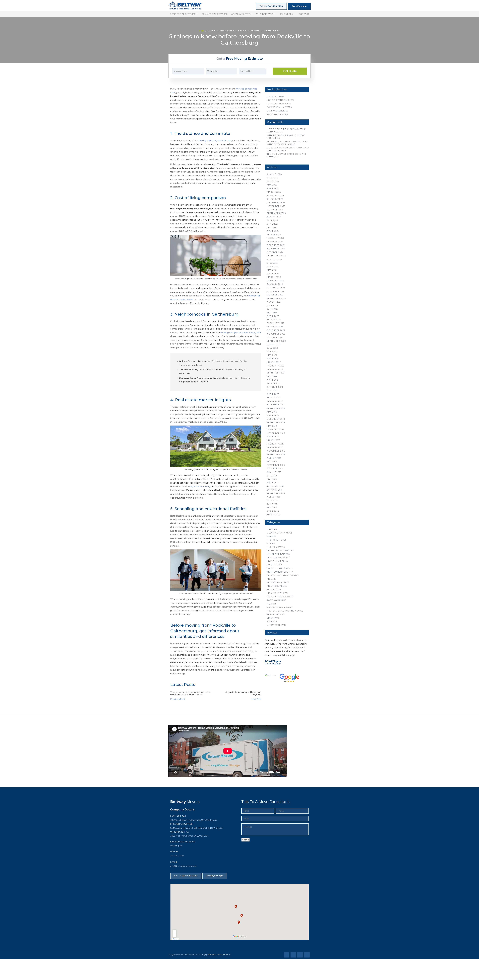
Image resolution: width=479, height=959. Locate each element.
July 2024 (272, 263)
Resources (286, 14)
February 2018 (275, 429)
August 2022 (274, 344)
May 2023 (272, 312)
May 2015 (272, 479)
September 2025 (276, 213)
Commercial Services (215, 14)
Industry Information (281, 550)
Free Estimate (299, 6)
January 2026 (275, 199)
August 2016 (274, 458)
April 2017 (273, 437)
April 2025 (273, 231)
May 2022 (272, 355)
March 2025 (274, 234)
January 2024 (275, 284)
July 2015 (272, 476)
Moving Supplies (277, 586)
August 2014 (274, 497)
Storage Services (277, 111)
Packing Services (277, 114)
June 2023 (273, 309)
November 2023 (276, 291)
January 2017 (275, 447)
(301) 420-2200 (271, 6)
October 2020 (275, 387)
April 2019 (273, 415)
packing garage (276, 600)
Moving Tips (274, 589)
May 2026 (272, 185)
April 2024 (273, 273)
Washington (176, 846)
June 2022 (273, 351)
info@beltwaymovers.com (183, 866)
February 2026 (276, 195)
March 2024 (274, 277)
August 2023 (274, 302)
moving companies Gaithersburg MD (240, 332)
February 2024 (276, 280)
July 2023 (272, 305)
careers (272, 529)
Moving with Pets (278, 593)
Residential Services (182, 14)
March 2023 (274, 319)
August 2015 (274, 472)
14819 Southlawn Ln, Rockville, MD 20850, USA (193, 820)
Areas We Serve (240, 14)
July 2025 (272, 220)
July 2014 (272, 500)
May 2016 (272, 461)
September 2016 (276, 454)
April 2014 (273, 511)
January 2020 (275, 401)
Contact (304, 14)
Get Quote (290, 71)
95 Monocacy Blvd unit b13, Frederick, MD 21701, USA (196, 828)
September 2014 (276, 493)
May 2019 (272, 412)
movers (271, 579)
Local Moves (275, 565)
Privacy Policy (223, 954)
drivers (271, 536)
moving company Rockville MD (214, 140)
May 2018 (272, 426)
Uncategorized (276, 625)
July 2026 (272, 177)
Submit (245, 840)
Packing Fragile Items (280, 597)
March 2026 (274, 192)
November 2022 (276, 334)
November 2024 (276, 249)
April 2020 (273, 394)
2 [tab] (287, 668)
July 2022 (272, 348)
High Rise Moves (277, 540)
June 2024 (273, 266)
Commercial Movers (279, 107)
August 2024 (274, 259)
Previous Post (177, 699)
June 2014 (272, 504)
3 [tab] (290, 668)
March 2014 (274, 515)
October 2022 (275, 337)
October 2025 (275, 209)
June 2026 (273, 181)
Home (202, 30)
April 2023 (273, 316)
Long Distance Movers (281, 100)
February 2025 (276, 238)
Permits (272, 604)
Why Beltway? (264, 14)
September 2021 (276, 373)
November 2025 (276, 206)
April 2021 (273, 380)
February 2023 (276, 323)
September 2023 (276, 298)
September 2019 (276, 408)
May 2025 (272, 227)
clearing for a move (280, 533)
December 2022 (276, 330)
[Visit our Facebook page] (287, 955)
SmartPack (273, 618)
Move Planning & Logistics (283, 575)
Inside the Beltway (278, 554)
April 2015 (273, 483)
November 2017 (276, 433)
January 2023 (275, 327)
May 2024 (272, 270)
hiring (271, 543)
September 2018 (276, 422)
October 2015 (275, 468)
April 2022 (273, 358)
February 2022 (276, 366)
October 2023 (275, 295)
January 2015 (275, 490)
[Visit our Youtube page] (307, 955)
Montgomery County (280, 572)
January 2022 (275, 369)
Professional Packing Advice (285, 611)
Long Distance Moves (280, 568)
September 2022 (276, 341)
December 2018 (276, 419)
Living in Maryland (279, 557)
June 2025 (273, 224)
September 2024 (276, 256)
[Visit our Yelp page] (300, 955)
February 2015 (275, 486)
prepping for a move (280, 607)
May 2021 (272, 376)
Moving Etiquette (278, 582)
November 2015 (276, 465)
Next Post (256, 699)
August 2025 (274, 217)
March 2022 (274, 362)
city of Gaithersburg (200, 486)
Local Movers (275, 96)
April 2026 (273, 188)
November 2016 (276, 451)
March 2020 (274, 397)
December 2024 (276, 245)
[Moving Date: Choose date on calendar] (269, 71)
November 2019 (276, 405)
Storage (272, 621)
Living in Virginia (277, 561)
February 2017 (275, 444)
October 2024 (275, 252)
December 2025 (276, 202)
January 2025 (275, 241)
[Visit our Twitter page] (294, 955)
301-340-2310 (177, 855)
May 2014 (272, 507)
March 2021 (274, 383)
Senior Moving (276, 614)
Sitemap (211, 954)
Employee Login (214, 875)
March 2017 (274, 440)
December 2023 (276, 287)
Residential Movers (279, 103)
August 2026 (274, 174)
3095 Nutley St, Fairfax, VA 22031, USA (189, 836)
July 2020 (272, 390)
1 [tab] (283, 668)
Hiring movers (276, 547)
